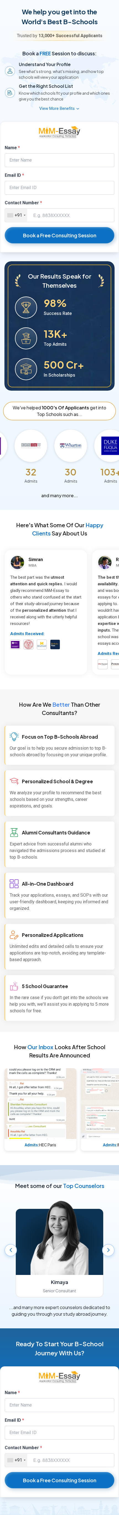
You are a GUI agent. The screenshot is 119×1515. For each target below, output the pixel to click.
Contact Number (23, 202)
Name (12, 147)
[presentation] (10, 1250)
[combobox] (16, 215)
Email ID (14, 175)
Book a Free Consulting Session (59, 235)
